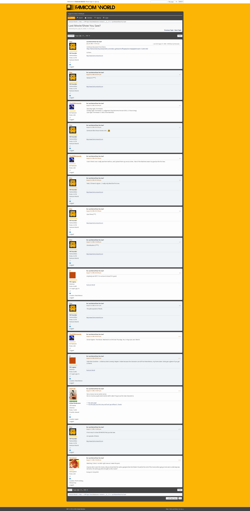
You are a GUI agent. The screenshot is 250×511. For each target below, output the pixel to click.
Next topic (178, 30)
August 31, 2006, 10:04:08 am (93, 460)
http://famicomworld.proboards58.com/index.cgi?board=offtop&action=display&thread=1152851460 (117, 49)
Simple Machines (81, 509)
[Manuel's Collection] (70, 417)
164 (87, 36)
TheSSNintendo (75, 103)
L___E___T (106, 22)
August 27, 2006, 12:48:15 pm (93, 390)
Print (179, 36)
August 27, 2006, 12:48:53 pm (93, 429)
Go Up (70, 490)
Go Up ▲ (181, 509)
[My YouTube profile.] (70, 478)
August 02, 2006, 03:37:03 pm (93, 127)
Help (167, 509)
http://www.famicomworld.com (94, 56)
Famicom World (90, 285)
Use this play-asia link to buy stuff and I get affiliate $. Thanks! (105, 404)
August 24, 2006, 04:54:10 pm (93, 336)
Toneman (73, 458)
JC (70, 271)
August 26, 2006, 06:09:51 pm (93, 358)
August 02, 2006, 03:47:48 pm (93, 158)
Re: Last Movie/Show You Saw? (95, 72)
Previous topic (169, 30)
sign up (97, 2)
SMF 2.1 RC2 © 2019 (71, 509)
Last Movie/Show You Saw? (94, 41)
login (91, 2)
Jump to (163, 498)
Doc (70, 42)
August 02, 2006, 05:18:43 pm (93, 180)
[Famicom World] (70, 64)
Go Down (71, 36)
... (85, 36)
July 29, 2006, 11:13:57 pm (93, 43)
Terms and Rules (174, 509)
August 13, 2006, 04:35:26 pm (93, 273)
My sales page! (92, 403)
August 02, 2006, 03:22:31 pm (93, 74)
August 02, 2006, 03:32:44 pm (93, 105)
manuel (102, 22)
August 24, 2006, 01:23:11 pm (93, 305)
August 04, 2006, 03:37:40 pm (93, 211)
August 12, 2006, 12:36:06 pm (93, 242)
